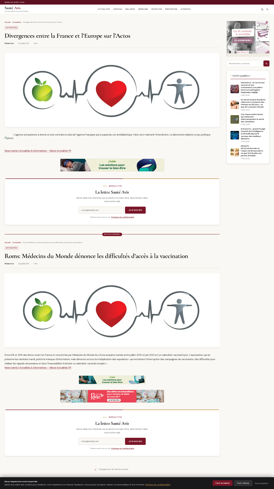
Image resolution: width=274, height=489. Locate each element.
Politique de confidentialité (122, 217)
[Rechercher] (267, 9)
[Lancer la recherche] (266, 63)
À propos (186, 9)
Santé (12, 7)
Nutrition (156, 9)
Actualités (104, 9)
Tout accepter (222, 483)
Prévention (171, 9)
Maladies (130, 9)
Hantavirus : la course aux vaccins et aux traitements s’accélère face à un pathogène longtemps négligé (253, 87)
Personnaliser (261, 483)
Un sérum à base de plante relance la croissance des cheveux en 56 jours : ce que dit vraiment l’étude (253, 103)
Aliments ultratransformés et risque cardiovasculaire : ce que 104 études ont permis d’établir (252, 151)
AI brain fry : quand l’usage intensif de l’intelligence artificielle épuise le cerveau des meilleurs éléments (253, 134)
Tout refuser (243, 483)
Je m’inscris (135, 210)
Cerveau (117, 9)
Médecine (143, 9)
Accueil (8, 22)
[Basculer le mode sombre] (262, 9)
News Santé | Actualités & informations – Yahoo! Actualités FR (38, 150)
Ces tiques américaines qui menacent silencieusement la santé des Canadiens (252, 118)
